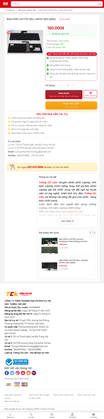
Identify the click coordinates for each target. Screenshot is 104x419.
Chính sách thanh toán (63, 395)
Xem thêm (66, 221)
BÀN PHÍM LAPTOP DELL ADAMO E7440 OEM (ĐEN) (73, 261)
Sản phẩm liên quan (49, 232)
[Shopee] (28, 373)
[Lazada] (34, 373)
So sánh (66, 19)
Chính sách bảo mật (86, 395)
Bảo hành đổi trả (12, 401)
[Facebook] (7, 373)
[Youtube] (23, 373)
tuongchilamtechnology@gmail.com (33, 151)
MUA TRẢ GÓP (71, 105)
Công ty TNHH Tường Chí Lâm (40, 409)
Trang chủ (10, 10)
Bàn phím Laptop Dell (27, 10)
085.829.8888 (35, 167)
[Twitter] (12, 373)
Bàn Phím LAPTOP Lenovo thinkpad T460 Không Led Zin (73, 240)
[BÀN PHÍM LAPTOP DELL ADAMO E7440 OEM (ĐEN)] (49, 267)
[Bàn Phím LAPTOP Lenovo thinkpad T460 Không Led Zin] (49, 246)
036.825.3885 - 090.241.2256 (30, 155)
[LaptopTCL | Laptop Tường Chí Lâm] (5, 4)
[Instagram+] (17, 373)
